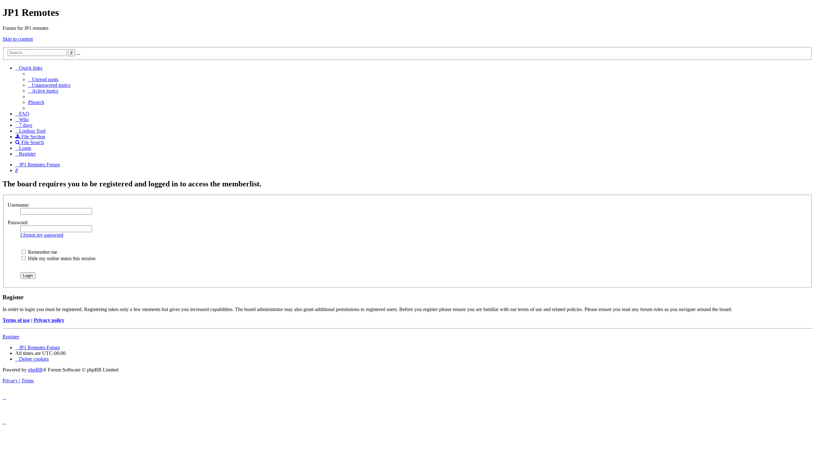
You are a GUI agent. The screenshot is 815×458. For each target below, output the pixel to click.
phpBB (35, 369)
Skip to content (18, 39)
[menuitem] (43, 79)
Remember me (42, 252)
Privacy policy (49, 320)
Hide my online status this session (61, 258)
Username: (18, 205)
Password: (18, 222)
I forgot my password (41, 235)
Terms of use (16, 320)
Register (11, 336)
